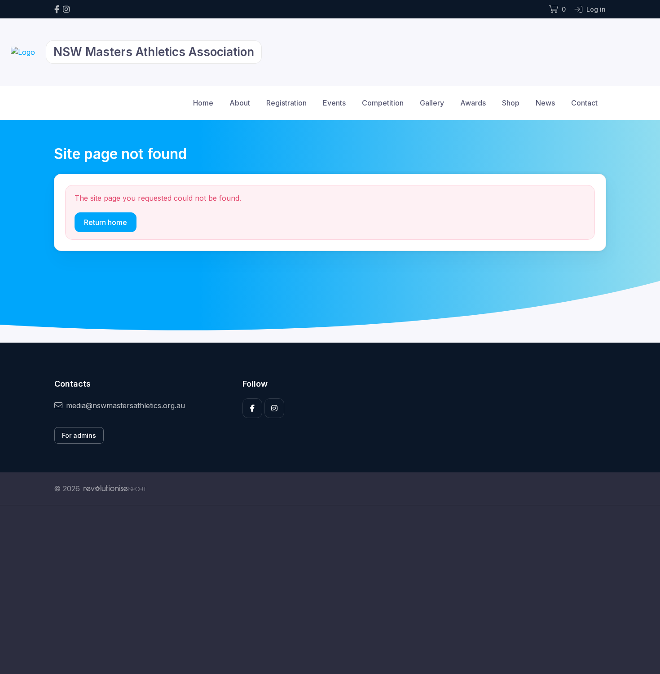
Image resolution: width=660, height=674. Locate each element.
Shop (510, 102)
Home (203, 102)
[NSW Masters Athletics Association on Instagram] (66, 9)
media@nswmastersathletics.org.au (125, 405)
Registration (286, 102)
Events (334, 102)
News (545, 102)
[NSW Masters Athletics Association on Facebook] (56, 9)
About (239, 102)
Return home (105, 222)
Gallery (432, 102)
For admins (79, 435)
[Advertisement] (323, 589)
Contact (584, 102)
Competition (383, 102)
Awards (473, 102)
